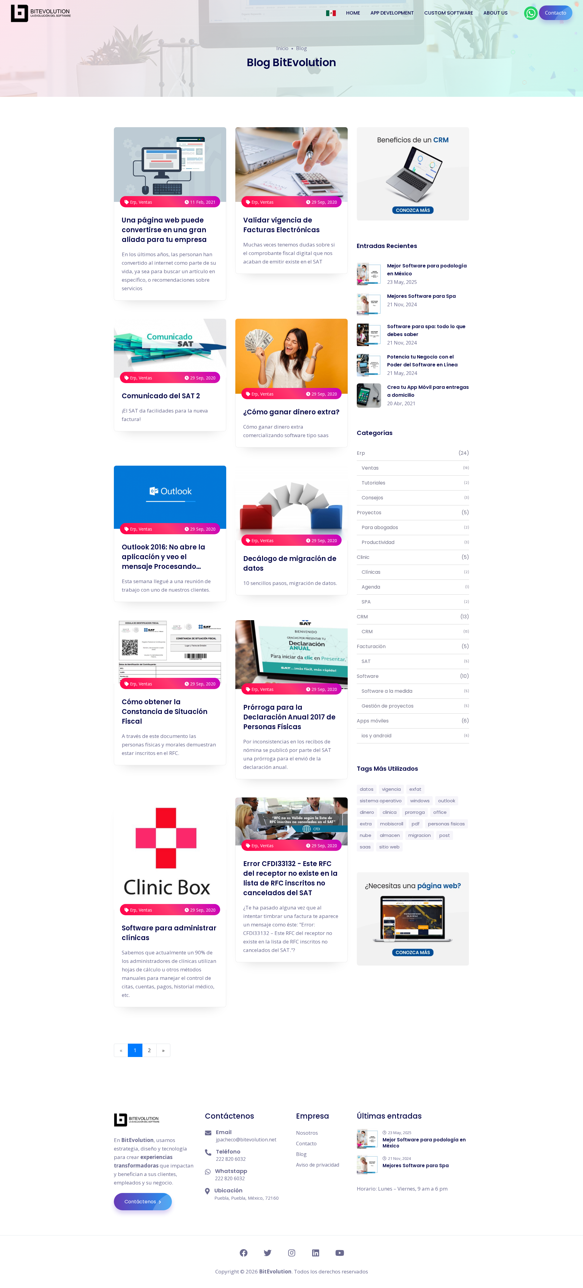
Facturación (413, 646)
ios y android (413, 735)
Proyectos (413, 512)
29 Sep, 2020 (323, 202)
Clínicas (413, 572)
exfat (415, 789)
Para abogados (413, 527)
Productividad (413, 542)
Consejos (413, 497)
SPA (413, 601)
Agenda (413, 586)
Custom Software (448, 12)
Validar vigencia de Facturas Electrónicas (281, 225)
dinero (367, 812)
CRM (413, 616)
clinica (390, 812)
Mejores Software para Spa (421, 296)
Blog (301, 1154)
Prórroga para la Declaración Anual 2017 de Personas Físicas (289, 717)
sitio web (389, 847)
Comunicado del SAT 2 (161, 396)
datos (366, 789)
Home (353, 12)
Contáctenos (140, 1201)
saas (365, 847)
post (444, 835)
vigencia (391, 789)
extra (366, 824)
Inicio (282, 48)
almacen (390, 835)
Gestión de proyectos (413, 705)
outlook (446, 800)
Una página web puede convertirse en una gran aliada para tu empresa (164, 230)
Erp (413, 453)
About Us (495, 12)
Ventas (145, 202)
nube (365, 835)
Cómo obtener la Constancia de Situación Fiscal (164, 711)
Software (413, 676)
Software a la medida (413, 691)
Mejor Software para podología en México (424, 1143)
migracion (419, 835)
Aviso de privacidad (317, 1164)
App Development (392, 12)
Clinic (413, 557)
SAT (413, 661)
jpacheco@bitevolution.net (246, 1139)
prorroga (415, 812)
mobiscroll (391, 824)
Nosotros (307, 1133)
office (440, 812)
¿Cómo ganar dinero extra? (291, 412)
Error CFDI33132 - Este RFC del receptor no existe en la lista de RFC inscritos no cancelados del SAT (290, 878)
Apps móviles (413, 720)
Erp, (134, 202)
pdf (416, 824)
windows (420, 800)
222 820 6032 (231, 1159)
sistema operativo (381, 800)
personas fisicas (446, 824)
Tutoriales (413, 482)
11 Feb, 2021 (202, 202)
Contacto (555, 12)
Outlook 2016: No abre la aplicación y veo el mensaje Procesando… (163, 556)
